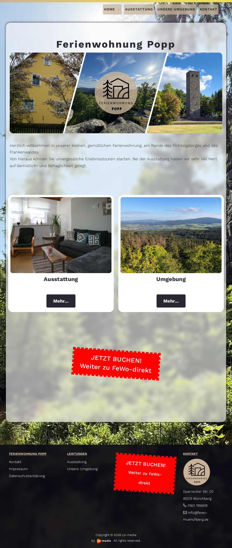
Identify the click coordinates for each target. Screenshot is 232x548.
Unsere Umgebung (82, 469)
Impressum (18, 469)
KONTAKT (208, 9)
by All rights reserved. (116, 540)
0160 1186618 (198, 506)
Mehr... (61, 301)
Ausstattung (77, 462)
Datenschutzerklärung (27, 476)
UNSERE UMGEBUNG (176, 9)
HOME (109, 9)
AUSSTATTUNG (139, 9)
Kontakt (15, 462)
